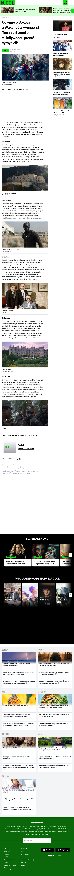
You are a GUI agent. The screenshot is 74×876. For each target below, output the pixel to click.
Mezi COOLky (9, 600)
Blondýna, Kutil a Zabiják (62, 601)
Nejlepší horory (34, 826)
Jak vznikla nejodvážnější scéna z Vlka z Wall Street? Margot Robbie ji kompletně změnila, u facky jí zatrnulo (18, 766)
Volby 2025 (56, 829)
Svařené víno (65, 829)
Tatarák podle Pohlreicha (12, 831)
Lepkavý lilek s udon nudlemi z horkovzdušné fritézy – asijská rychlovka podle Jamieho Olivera (54, 706)
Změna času (52, 826)
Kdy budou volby (10, 829)
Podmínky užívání (8, 859)
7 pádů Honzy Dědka (45, 829)
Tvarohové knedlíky (63, 831)
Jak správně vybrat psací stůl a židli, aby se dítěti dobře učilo (19, 791)
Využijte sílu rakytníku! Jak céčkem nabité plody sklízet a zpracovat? (19, 800)
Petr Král (12, 51)
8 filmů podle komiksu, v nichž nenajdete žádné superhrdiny (16, 757)
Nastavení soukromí (26, 870)
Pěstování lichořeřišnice (35, 831)
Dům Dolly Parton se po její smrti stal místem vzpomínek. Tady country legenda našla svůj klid (17, 808)
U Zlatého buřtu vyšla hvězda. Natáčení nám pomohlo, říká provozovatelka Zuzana (54, 673)
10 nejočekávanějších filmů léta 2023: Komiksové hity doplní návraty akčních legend (61, 113)
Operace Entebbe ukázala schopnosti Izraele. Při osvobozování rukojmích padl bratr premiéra (17, 715)
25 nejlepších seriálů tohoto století (13, 748)
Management (24, 848)
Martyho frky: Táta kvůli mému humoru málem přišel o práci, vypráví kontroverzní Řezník (54, 749)
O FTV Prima (7, 848)
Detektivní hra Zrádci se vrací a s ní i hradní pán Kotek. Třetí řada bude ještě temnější (54, 664)
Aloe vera (24, 831)
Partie (59, 826)
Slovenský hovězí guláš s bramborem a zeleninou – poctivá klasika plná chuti (53, 724)
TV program (43, 826)
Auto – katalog (33, 829)
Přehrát (9, 597)
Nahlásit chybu (8, 870)
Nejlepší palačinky (31, 834)
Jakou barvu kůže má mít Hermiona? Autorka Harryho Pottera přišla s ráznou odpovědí (16, 562)
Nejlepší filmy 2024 (22, 826)
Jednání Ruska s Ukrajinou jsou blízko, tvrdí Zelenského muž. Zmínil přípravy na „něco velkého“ (19, 682)
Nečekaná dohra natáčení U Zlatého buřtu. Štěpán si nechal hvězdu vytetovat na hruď (54, 682)
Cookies (6, 862)
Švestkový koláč (43, 834)
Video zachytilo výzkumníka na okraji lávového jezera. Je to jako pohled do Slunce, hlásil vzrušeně (18, 724)
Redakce (23, 865)
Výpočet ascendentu (50, 831)
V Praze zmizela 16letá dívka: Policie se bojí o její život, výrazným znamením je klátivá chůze (19, 673)
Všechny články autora (26, 449)
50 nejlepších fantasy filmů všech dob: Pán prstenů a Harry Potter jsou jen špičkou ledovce (62, 74)
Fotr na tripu (26, 600)
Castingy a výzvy (25, 854)
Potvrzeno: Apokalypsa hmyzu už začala (14, 705)
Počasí (64, 826)
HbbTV (6, 857)
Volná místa (7, 851)
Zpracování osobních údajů (27, 859)
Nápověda (23, 862)
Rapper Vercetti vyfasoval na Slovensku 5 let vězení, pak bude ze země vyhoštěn (55, 757)
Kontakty (23, 857)
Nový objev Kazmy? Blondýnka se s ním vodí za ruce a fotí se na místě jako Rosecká (54, 766)
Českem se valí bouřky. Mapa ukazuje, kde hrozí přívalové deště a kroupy (16, 664)
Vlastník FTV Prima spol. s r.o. (10, 866)
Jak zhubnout (11, 826)
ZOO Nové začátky (22, 829)
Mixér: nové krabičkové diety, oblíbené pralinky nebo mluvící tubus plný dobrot (54, 715)
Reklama (6, 854)
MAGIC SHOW (44, 600)
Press (22, 851)
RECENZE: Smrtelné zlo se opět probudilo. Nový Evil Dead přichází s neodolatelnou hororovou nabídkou (45, 562)
